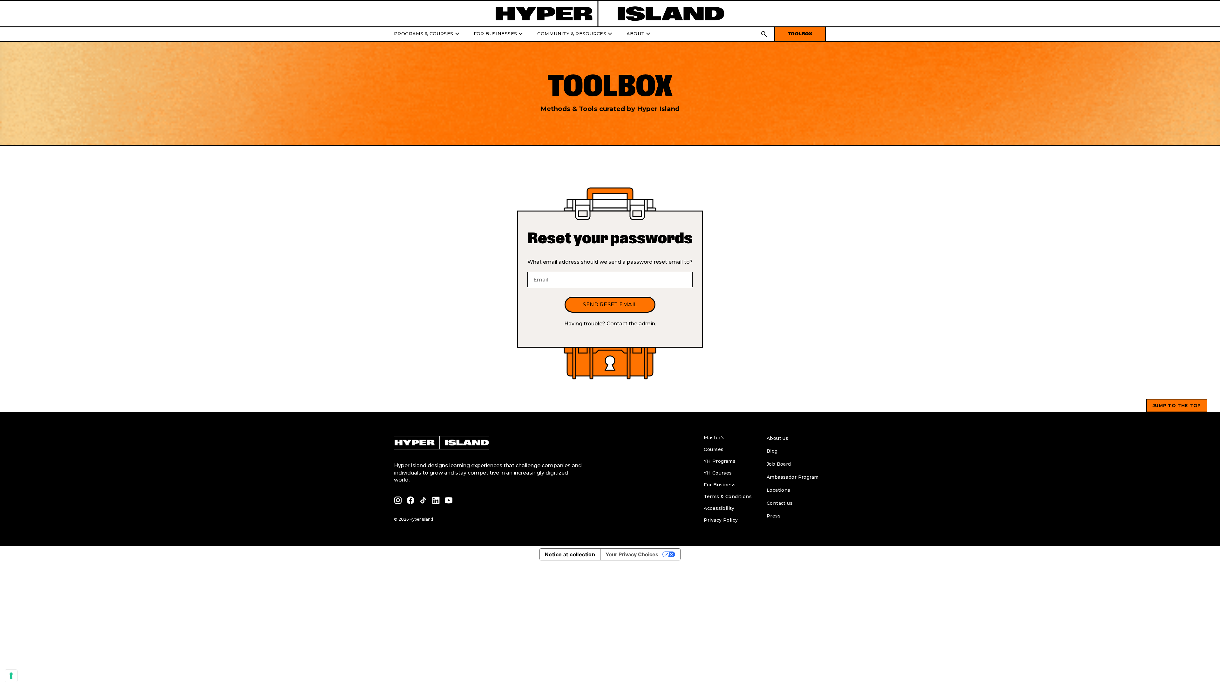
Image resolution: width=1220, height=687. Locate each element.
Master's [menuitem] (714, 437)
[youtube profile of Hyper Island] (448, 500)
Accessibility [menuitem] (719, 508)
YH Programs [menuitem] (719, 461)
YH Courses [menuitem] (718, 472)
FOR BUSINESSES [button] (499, 34)
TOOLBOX (800, 34)
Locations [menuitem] (778, 490)
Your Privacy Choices (632, 554)
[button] (764, 34)
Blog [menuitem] (772, 451)
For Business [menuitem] (719, 484)
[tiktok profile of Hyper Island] (423, 500)
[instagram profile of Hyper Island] (398, 500)
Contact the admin (631, 324)
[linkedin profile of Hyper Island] (436, 500)
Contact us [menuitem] (780, 503)
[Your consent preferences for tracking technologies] (11, 676)
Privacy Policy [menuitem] (721, 520)
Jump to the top (1177, 405)
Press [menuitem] (774, 516)
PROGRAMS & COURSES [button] (427, 34)
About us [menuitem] (777, 438)
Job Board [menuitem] (779, 464)
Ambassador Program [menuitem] (793, 477)
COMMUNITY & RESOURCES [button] (575, 34)
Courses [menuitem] (713, 449)
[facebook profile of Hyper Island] (410, 500)
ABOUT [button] (639, 34)
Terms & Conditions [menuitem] (728, 496)
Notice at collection (570, 554)
